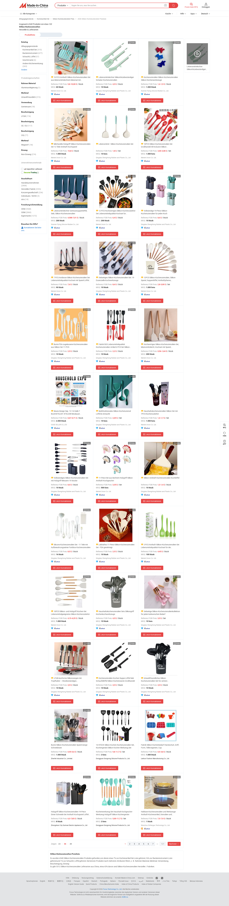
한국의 (133, 881)
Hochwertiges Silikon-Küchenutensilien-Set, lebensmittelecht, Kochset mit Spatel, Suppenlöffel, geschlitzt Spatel (160, 345)
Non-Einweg (28, 154)
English (42, 881)
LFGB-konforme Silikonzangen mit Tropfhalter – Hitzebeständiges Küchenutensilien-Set (66, 679)
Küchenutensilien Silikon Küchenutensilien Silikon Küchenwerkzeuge (159, 78)
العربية (141, 881)
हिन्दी (158, 881)
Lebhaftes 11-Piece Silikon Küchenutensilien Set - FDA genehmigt (115, 546)
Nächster (173, 844)
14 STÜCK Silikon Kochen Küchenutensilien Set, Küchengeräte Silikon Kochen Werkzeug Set (115, 746)
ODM (26, 212)
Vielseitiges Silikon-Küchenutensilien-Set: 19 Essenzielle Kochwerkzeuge (115, 279)
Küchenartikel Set (32, 49)
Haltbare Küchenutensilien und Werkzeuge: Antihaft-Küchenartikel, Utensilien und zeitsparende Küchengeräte (158, 813)
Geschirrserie (29, 60)
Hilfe (182, 13)
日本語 (68, 881)
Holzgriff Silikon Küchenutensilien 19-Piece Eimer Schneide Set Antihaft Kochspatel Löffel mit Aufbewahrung (70, 813)
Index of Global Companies (151, 884)
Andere (24, 69)
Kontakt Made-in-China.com (125, 878)
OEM (26, 209)
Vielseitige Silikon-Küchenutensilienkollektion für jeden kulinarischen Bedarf (160, 612)
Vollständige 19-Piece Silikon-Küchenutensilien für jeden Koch (154, 212)
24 (59, 844)
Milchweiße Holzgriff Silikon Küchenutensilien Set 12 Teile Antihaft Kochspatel (71, 145)
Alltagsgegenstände (29, 46)
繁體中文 (60, 881)
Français (77, 881)
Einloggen (206, 7)
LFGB (26, 116)
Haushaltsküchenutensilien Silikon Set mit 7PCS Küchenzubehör (159, 412)
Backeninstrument (33, 53)
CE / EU (26, 125)
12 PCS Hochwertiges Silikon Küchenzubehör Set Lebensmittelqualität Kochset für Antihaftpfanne (115, 212)
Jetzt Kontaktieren (63, 100)
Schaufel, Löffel (31, 56)
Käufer (168, 13)
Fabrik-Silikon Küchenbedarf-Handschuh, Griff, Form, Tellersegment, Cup (160, 746)
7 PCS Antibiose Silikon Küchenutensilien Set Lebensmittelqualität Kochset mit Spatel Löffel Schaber (70, 279)
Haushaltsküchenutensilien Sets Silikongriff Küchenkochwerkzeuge (115, 612)
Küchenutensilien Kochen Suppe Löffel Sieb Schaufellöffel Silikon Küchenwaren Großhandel (115, 679)
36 (65, 844)
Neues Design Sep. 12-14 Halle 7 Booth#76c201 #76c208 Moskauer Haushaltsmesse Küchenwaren (65, 412)
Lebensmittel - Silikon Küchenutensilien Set (116, 144)
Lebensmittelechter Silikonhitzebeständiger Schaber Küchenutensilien (115, 78)
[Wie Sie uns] (157, 878)
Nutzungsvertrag (88, 878)
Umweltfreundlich (31, 97)
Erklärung (75, 878)
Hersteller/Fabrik (31, 189)
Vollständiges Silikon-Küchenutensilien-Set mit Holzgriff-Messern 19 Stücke (69, 479)
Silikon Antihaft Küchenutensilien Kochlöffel (161, 478)
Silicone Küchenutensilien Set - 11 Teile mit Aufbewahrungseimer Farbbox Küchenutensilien (71, 546)
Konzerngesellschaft (32, 192)
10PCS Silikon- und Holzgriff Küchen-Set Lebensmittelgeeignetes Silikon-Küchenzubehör (70, 612)
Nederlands (150, 881)
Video (133, 42)
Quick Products (91, 884)
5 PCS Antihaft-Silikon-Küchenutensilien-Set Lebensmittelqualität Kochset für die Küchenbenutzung (160, 546)
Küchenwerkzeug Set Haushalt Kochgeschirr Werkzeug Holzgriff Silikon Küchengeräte (114, 813)
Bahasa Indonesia (196, 881)
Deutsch (94, 881)
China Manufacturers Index (109, 884)
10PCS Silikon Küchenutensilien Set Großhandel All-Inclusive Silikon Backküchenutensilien (156, 145)
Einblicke (150, 878)
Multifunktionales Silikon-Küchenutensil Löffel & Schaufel (113, 412)
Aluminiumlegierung (30, 87)
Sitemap (141, 878)
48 (71, 844)
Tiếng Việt (183, 881)
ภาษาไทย (166, 881)
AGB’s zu (125, 897)
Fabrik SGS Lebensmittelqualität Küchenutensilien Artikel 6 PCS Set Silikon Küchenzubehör (113, 345)
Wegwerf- (27, 144)
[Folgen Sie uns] (162, 878)
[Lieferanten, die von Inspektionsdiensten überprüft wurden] (33, 169)
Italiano (113, 881)
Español (86, 881)
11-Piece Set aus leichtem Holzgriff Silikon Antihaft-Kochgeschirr (114, 479)
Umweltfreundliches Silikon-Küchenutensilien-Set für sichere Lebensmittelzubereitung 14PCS (154, 679)
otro (24, 199)
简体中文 (51, 881)
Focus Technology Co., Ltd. (112, 889)
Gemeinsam (28, 106)
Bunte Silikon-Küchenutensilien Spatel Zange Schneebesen (69, 746)
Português (103, 881)
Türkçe (174, 881)
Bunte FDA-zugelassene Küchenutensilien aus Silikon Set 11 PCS (69, 345)
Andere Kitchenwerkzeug (33, 64)
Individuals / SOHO (30, 196)
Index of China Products (130, 884)
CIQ (24, 135)
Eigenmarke (29, 215)
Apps (192, 13)
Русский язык (123, 881)
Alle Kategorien (29, 13)
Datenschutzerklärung (104, 878)
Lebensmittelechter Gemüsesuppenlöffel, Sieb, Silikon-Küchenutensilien (69, 212)
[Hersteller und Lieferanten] (33, 5)
